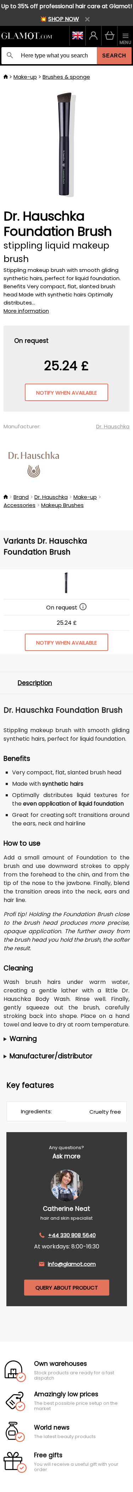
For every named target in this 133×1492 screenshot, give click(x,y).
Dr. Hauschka (112, 426)
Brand (21, 497)
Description (35, 683)
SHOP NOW (63, 19)
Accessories (19, 505)
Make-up (25, 76)
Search (114, 55)
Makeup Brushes (62, 505)
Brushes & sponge (66, 76)
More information (26, 310)
